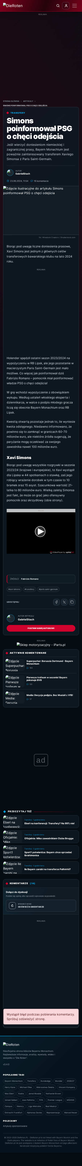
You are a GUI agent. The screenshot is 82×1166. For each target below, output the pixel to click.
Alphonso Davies (34, 1112)
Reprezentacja (53, 1112)
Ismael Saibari (11, 1100)
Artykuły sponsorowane (15, 1126)
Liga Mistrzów (34, 1106)
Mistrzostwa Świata (45, 1087)
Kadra (21, 1093)
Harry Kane (10, 1087)
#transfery (29, 589)
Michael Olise (26, 1087)
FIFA (41, 1100)
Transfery (31, 1081)
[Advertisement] (41, 57)
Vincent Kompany (67, 1087)
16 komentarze (41, 181)
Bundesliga (46, 1081)
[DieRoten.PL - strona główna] (18, 6)
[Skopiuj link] (72, 602)
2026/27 (70, 1081)
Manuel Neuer (70, 1112)
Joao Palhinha (28, 1100)
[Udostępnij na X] (64, 602)
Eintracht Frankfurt (13, 1112)
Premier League (55, 1100)
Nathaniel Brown (53, 1093)
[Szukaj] (57, 5)
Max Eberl (9, 1093)
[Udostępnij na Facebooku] (56, 602)
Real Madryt (51, 1106)
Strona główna (11, 101)
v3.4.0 (6, 1064)
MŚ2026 (70, 1100)
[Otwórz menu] (74, 5)
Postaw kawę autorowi (41, 628)
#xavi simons (14, 589)
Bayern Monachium (14, 1081)
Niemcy (20, 1106)
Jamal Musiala (34, 1093)
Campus (8, 1106)
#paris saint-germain (48, 589)
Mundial (58, 1081)
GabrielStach (26, 619)
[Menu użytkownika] (65, 5)
